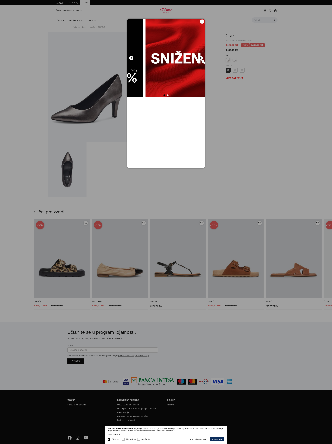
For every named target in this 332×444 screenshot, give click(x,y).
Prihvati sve (217, 439)
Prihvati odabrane (198, 439)
